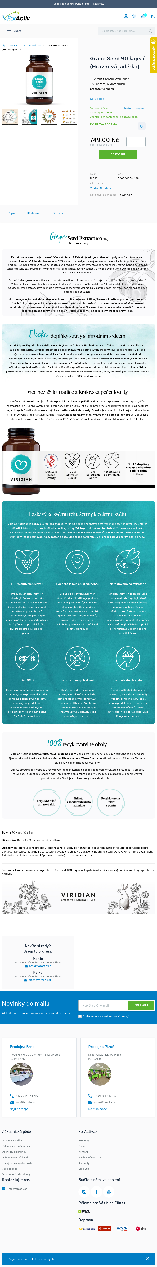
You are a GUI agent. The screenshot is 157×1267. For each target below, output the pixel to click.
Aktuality (83, 1163)
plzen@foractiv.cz (40, 980)
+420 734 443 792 (27, 1096)
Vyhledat (150, 31)
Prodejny (83, 1140)
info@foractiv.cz (17, 1189)
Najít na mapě (19, 1109)
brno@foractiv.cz (40, 966)
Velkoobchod (10, 1169)
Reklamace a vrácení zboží (18, 1146)
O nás (81, 1146)
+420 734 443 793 (105, 1096)
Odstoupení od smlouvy (16, 1174)
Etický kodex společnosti (17, 1163)
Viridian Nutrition (100, 188)
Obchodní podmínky (14, 1152)
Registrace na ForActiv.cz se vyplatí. (32, 1259)
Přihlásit (141, 1005)
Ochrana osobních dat (15, 1157)
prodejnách (130, 117)
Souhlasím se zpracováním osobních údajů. (106, 1016)
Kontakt (83, 1152)
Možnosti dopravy (135, 108)
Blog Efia (83, 1169)
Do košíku (118, 154)
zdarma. (99, 3)
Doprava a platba (12, 1140)
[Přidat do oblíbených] (142, 126)
